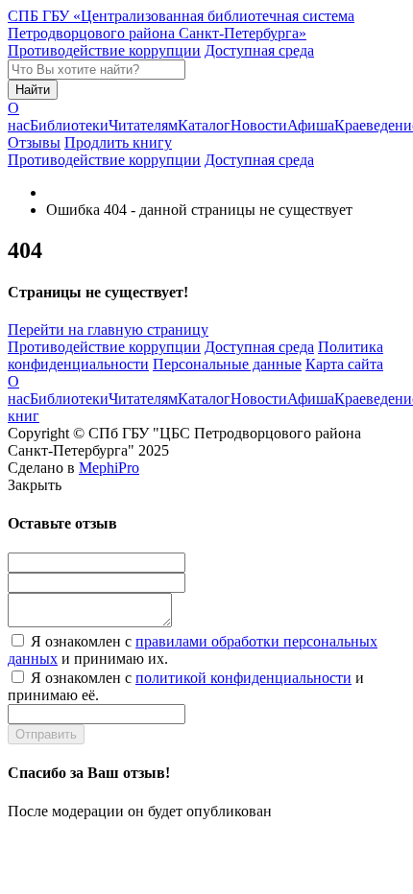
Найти (32, 89)
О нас (19, 116)
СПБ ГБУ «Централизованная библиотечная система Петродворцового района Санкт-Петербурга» (181, 24)
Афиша (310, 125)
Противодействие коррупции (104, 50)
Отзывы (34, 142)
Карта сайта (344, 364)
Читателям (143, 125)
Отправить (46, 734)
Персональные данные (227, 364)
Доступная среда (259, 50)
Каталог (204, 125)
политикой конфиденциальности (243, 678)
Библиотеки (69, 125)
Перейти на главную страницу (108, 329)
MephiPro (109, 467)
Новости (259, 125)
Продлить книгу (118, 142)
